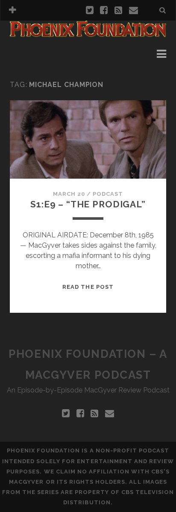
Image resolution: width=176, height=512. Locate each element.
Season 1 (36, 54)
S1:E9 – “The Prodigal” (88, 204)
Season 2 (36, 64)
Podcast (108, 194)
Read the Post (88, 287)
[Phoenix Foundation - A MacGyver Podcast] (88, 33)
